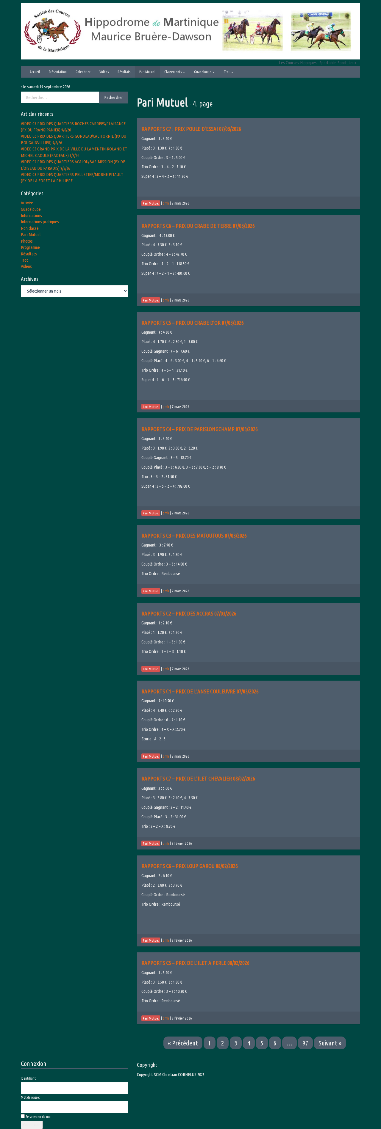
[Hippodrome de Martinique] (190, 30)
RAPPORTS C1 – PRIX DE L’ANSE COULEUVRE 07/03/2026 (200, 691)
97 (305, 1043)
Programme (30, 247)
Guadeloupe (203, 72)
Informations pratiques (40, 221)
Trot (227, 72)
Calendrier (83, 72)
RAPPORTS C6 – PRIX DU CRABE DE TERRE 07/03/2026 (198, 225)
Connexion (31, 1124)
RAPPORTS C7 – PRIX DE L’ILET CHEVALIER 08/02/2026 (198, 778)
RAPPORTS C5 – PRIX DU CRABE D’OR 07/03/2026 (192, 322)
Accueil (35, 72)
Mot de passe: (30, 1097)
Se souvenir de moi (38, 1117)
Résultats (124, 72)
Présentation (58, 72)
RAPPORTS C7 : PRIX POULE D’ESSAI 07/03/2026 (191, 128)
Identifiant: (29, 1078)
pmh (166, 203)
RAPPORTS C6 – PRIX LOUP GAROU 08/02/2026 (189, 866)
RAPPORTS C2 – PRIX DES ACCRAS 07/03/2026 (188, 613)
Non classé (30, 228)
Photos (27, 241)
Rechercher (113, 97)
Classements (173, 72)
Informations (31, 215)
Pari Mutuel (147, 72)
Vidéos (104, 72)
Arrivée (27, 202)
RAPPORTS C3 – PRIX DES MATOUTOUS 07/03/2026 (194, 535)
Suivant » (329, 1043)
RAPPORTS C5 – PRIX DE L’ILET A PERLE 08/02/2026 (195, 963)
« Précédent (183, 1043)
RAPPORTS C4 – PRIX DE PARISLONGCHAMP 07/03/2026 (199, 429)
